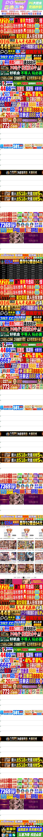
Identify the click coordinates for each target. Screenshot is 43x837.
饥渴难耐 (18, 269)
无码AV (3, 273)
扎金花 (40, 271)
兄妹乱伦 (18, 278)
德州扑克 (25, 271)
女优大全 (40, 273)
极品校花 (33, 278)
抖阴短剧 (40, 278)
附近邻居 (11, 269)
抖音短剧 (11, 273)
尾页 (35, 577)
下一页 (28, 577)
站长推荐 (3, 269)
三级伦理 (11, 267)
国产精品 (11, 265)
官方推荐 (3, 271)
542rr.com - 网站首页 (9, 16)
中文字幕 (18, 267)
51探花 (25, 273)
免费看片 (3, 278)
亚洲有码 (33, 265)
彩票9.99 (33, 271)
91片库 (33, 273)
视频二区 (3, 267)
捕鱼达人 (11, 271)
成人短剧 (25, 278)
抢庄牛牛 (18, 271)
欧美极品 (40, 265)
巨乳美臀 (25, 267)
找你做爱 (25, 269)
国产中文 (11, 278)
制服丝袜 (40, 267)
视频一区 (3, 265)
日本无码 (25, 265)
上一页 (18, 577)
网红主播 (18, 265)
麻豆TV (18, 273)
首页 (15, 577)
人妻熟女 (33, 267)
